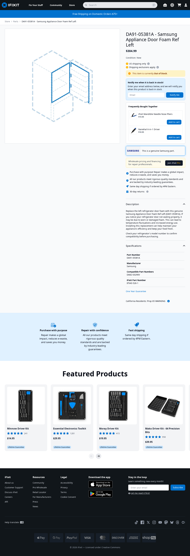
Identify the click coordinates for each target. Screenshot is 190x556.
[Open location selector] (172, 5)
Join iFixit (174, 163)
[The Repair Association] (183, 522)
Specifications (133, 245)
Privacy (64, 487)
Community (38, 482)
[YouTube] (160, 522)
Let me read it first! (140, 493)
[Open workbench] (165, 5)
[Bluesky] (171, 522)
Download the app (99, 477)
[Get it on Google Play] (100, 493)
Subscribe (178, 487)
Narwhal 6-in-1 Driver (149, 129)
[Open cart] (179, 5)
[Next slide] (98, 456)
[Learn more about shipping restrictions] (148, 64)
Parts (15, 21)
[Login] (185, 5)
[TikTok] (136, 522)
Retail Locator (39, 492)
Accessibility (67, 482)
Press (35, 501)
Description (132, 204)
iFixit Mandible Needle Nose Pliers (155, 114)
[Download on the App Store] (100, 484)
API (6, 501)
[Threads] (177, 522)
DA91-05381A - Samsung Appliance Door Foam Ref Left (49, 21)
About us (9, 482)
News (35, 506)
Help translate (12, 522)
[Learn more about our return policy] (147, 191)
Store (7, 21)
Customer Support (14, 487)
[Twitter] (148, 522)
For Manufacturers (42, 497)
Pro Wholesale (40, 487)
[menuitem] (35, 5)
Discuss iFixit (11, 492)
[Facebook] (142, 522)
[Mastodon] (166, 522)
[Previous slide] (91, 456)
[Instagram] (154, 522)
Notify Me (174, 95)
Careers (8, 497)
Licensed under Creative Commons (103, 547)
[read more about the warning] (168, 301)
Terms (64, 492)
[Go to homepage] (12, 5)
